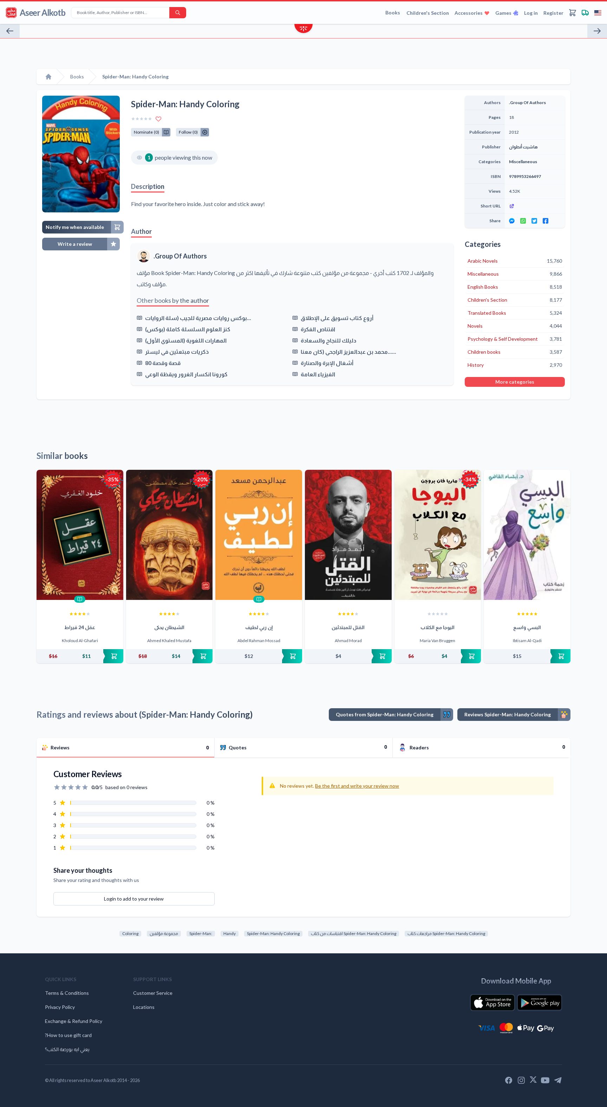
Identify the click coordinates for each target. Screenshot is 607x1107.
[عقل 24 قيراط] (80, 535)
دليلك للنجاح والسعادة (328, 340)
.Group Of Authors (180, 256)
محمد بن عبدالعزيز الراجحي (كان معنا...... (348, 351)
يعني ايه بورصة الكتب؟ (67, 1049)
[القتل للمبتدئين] (348, 535)
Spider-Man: (200, 933)
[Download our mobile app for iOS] (492, 1002)
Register (553, 13)
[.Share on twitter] (534, 221)
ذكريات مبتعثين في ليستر (177, 351)
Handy (229, 933)
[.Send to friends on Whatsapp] (523, 221)
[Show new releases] (303, 29)
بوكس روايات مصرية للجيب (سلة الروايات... (198, 317)
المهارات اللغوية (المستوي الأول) (186, 340)
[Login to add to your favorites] (158, 118)
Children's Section (427, 13)
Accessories (469, 13)
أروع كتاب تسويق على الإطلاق (337, 317)
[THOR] (597, 31)
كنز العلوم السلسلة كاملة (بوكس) (187, 329)
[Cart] (572, 13)
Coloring (130, 933)
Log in (531, 13)
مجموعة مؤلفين (164, 933)
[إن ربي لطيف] (258, 535)
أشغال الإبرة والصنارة (327, 362)
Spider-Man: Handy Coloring (273, 933)
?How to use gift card (68, 1035)
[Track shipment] (585, 13)
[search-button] (177, 12)
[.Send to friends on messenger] (512, 221)
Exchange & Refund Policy (73, 1021)
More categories (514, 382)
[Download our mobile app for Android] (539, 1002)
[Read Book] (79, 599)
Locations (144, 1007)
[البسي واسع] (527, 535)
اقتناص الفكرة (318, 329)
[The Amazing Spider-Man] (10, 31)
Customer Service (152, 993)
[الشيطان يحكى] (169, 535)
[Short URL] (535, 206)
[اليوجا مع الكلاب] (437, 535)
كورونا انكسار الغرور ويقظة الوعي (186, 374)
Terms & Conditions (67, 993)
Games (503, 13)
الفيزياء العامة (318, 374)
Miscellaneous (523, 161)
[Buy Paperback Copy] (80, 656)
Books (392, 12)
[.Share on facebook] (545, 221)
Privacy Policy (60, 1007)
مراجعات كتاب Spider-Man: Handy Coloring (446, 933)
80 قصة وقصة (163, 362)
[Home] (48, 76)
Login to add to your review (134, 899)
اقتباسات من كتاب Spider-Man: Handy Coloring (353, 933)
